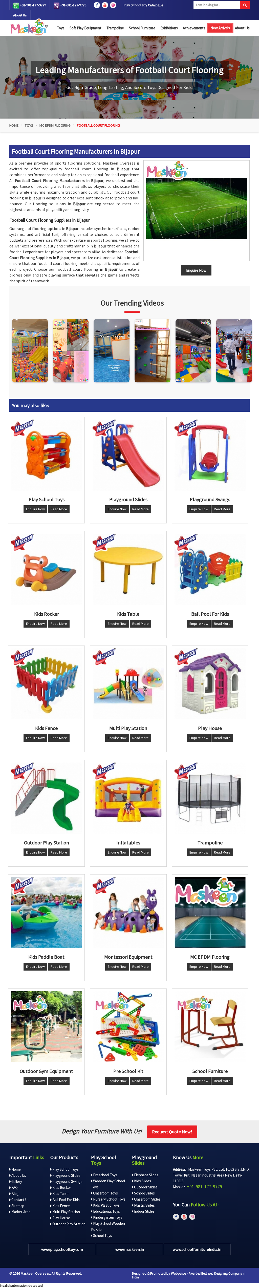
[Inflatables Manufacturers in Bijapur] (128, 798)
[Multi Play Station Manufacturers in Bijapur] (128, 683)
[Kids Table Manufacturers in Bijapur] (128, 569)
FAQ (14, 1187)
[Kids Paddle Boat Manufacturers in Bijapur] (46, 912)
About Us (20, 15)
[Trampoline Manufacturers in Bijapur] (210, 798)
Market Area (20, 1211)
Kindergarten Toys (107, 1217)
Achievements (194, 28)
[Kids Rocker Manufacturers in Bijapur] (46, 569)
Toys (60, 28)
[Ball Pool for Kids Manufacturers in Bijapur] (210, 569)
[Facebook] (97, 5)
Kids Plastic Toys (106, 1205)
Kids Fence (61, 1205)
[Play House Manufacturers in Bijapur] (210, 683)
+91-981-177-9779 (32, 5)
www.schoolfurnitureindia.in (197, 1249)
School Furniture (142, 28)
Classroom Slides (147, 1199)
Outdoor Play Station (68, 1224)
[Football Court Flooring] (196, 210)
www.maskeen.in (129, 1249)
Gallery (16, 1181)
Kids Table (60, 1193)
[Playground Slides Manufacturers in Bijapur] (128, 455)
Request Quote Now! (172, 1132)
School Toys (102, 1235)
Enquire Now (35, 509)
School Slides (144, 1193)
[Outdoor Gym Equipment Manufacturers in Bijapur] (46, 1026)
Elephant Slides (145, 1174)
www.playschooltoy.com (62, 1249)
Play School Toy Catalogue (143, 5)
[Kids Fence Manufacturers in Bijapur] (46, 683)
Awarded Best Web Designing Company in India (188, 1275)
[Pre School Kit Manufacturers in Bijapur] (128, 1026)
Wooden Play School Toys (108, 1184)
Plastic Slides (144, 1205)
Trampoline (115, 28)
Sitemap (17, 1205)
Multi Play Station (66, 1211)
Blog (15, 1193)
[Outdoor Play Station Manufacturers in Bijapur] (46, 798)
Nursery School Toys (108, 1199)
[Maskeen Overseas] (28, 27)
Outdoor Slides (145, 1187)
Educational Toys (106, 1211)
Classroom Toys (105, 1193)
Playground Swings (67, 1181)
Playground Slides (66, 1175)
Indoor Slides (144, 1211)
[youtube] (105, 5)
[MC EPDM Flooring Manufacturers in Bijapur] (210, 912)
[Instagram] (30, 351)
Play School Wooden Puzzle (108, 1226)
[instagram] (113, 5)
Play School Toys (65, 1169)
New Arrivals (220, 28)
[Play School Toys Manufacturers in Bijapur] (46, 455)
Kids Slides (142, 1181)
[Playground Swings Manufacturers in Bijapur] (210, 455)
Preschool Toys (104, 1174)
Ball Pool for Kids (66, 1199)
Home (13, 125)
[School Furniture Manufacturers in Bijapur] (210, 1026)
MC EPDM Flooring (55, 125)
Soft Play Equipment (85, 28)
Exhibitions (169, 28)
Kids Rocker (61, 1187)
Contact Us (20, 1199)
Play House (61, 1217)
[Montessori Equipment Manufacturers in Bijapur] (128, 912)
